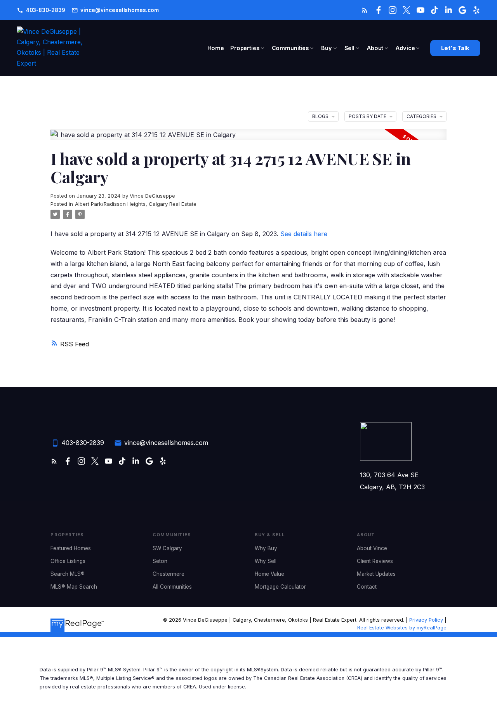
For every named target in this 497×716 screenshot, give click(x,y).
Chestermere (168, 574)
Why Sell (265, 561)
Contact (367, 587)
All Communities (172, 587)
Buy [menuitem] (326, 48)
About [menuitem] (375, 48)
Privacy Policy (426, 620)
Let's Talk (455, 48)
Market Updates (376, 574)
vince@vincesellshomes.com (119, 10)
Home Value (269, 574)
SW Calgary (167, 548)
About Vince (372, 548)
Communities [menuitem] (290, 48)
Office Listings (67, 561)
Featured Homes (70, 548)
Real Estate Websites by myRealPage (402, 628)
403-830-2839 (45, 10)
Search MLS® (67, 574)
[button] (41, 10)
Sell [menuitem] (349, 48)
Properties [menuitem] (244, 48)
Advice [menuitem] (405, 48)
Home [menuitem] (215, 48)
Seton (160, 561)
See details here (303, 234)
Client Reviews (375, 561)
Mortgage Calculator (280, 587)
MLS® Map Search (73, 587)
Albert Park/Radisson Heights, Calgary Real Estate (135, 204)
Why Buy (266, 548)
